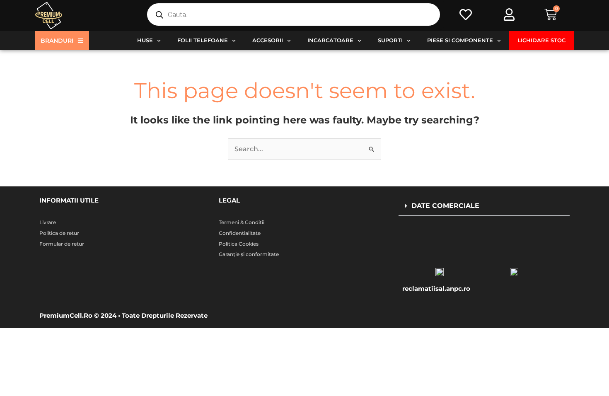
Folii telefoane (202, 40)
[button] (484, 206)
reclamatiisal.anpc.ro (436, 288)
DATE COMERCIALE (445, 206)
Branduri (57, 40)
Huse (145, 40)
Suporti (390, 40)
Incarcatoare (330, 40)
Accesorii (267, 40)
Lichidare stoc (541, 40)
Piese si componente (460, 40)
